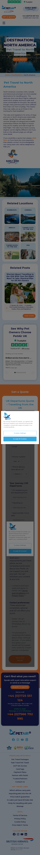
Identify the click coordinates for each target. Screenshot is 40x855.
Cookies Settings (20, 433)
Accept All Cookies (20, 439)
